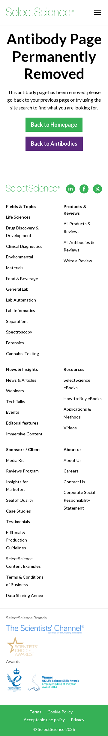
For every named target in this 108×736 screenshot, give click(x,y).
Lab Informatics (20, 310)
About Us (73, 460)
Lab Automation (21, 299)
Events (12, 412)
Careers (71, 470)
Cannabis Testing (22, 353)
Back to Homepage (54, 124)
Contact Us (74, 481)
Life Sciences (18, 217)
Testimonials (18, 521)
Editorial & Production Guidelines (16, 540)
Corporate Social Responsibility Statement (79, 500)
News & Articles (21, 380)
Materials (14, 267)
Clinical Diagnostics (24, 246)
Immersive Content (24, 433)
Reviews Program (22, 470)
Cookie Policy (60, 711)
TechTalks (15, 401)
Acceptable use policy (44, 719)
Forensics (15, 342)
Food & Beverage (22, 278)
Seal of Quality (19, 500)
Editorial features (22, 422)
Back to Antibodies (54, 143)
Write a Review (78, 260)
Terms (35, 711)
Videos (70, 427)
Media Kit (15, 460)
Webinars (15, 390)
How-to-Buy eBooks (83, 398)
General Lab (17, 289)
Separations (17, 321)
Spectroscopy (19, 331)
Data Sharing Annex (24, 595)
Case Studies (18, 510)
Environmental (19, 256)
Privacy (77, 719)
